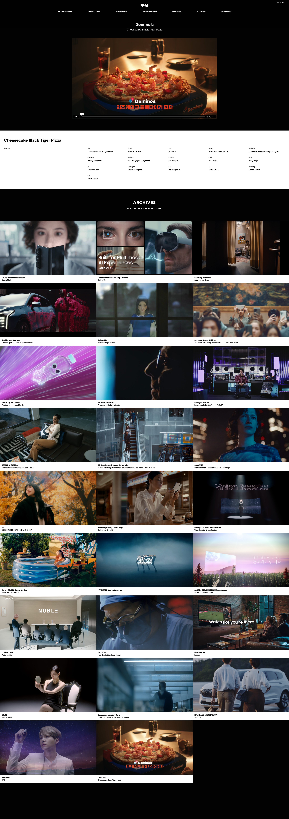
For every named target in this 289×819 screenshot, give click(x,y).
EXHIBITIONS (150, 11)
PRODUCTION (65, 11)
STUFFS (201, 11)
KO (278, 2)
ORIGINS (176, 11)
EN (283, 2)
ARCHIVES (121, 11)
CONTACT (226, 11)
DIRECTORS (94, 11)
